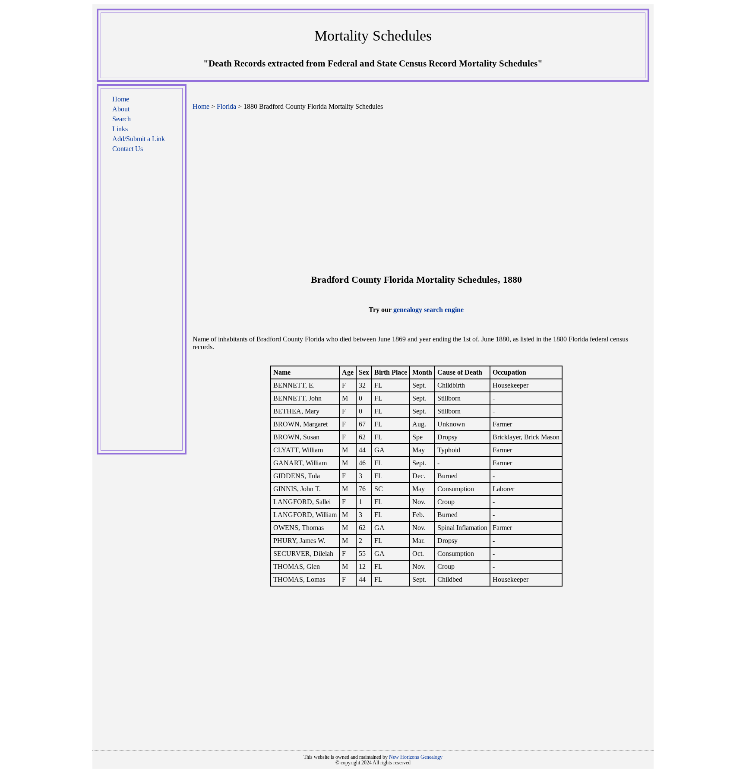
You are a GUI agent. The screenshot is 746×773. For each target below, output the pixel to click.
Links (120, 129)
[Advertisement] (141, 306)
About (121, 109)
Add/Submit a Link (138, 138)
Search (121, 119)
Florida (226, 106)
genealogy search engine (428, 309)
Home (120, 99)
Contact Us (127, 148)
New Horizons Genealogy (416, 757)
